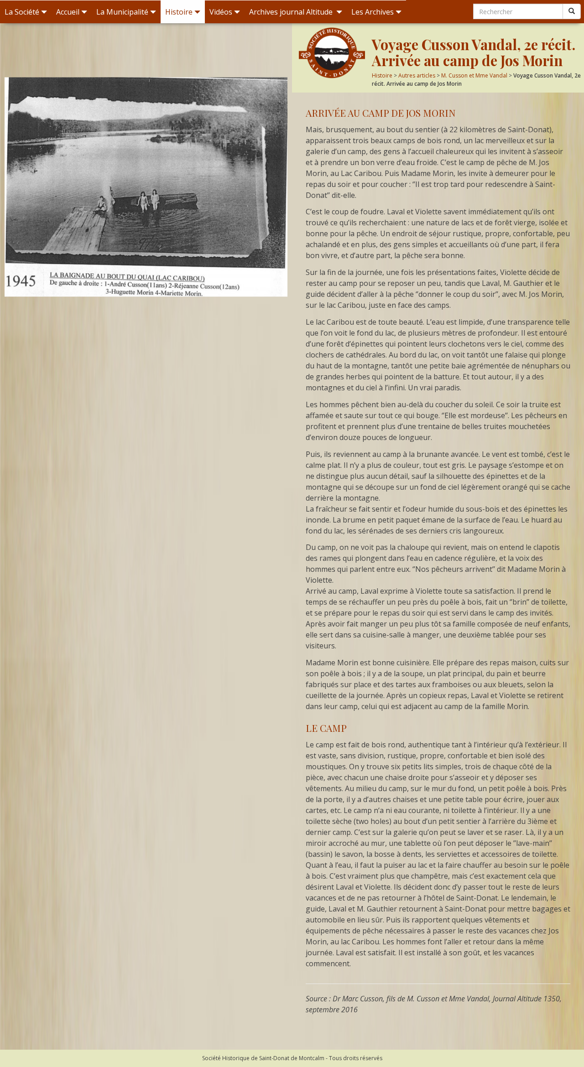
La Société (22, 12)
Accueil (67, 12)
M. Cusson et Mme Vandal (474, 75)
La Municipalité (122, 12)
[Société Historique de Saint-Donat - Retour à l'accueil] (332, 52)
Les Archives (372, 12)
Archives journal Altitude (291, 12)
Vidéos (220, 12)
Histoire (179, 12)
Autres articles (416, 75)
